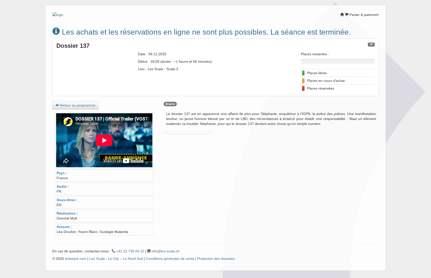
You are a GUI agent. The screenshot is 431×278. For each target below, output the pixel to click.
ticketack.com (75, 259)
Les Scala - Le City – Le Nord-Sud (116, 259)
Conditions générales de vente (170, 259)
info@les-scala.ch (166, 251)
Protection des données (216, 259)
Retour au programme (77, 105)
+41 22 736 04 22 (130, 251)
